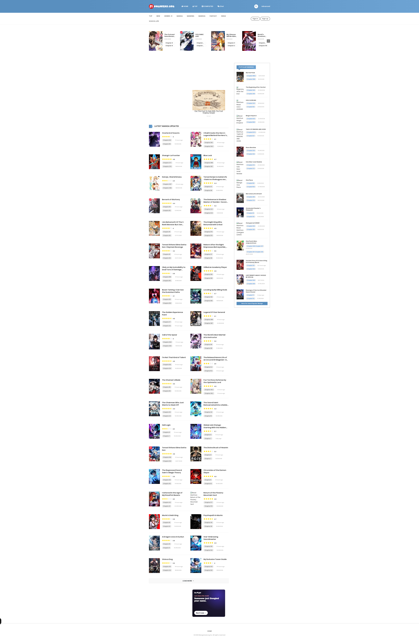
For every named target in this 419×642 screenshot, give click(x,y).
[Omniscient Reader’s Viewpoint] (240, 212)
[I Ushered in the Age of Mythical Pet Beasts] (154, 499)
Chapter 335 (251, 229)
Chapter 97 (208, 186)
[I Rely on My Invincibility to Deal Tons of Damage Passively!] (154, 273)
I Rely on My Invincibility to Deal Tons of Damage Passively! (173, 269)
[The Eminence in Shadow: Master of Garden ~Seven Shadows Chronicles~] (195, 206)
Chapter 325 (251, 154)
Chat (221, 6)
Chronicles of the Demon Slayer (214, 471)
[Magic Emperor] (240, 119)
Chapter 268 (251, 284)
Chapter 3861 (251, 79)
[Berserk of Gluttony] (154, 206)
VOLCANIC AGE (168, 35)
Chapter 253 (167, 346)
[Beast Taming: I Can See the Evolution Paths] (154, 296)
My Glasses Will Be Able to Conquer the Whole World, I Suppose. (200, 35)
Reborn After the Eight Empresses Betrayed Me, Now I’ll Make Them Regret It (216, 247)
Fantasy (213, 16)
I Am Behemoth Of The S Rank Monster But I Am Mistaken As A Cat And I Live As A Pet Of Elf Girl (174, 226)
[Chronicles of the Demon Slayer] (195, 476)
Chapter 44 (167, 570)
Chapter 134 (208, 550)
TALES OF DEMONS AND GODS (256, 129)
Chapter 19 (208, 416)
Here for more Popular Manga (252, 303)
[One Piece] (240, 184)
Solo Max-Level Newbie (254, 162)
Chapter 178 (208, 235)
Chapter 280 (251, 197)
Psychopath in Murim (213, 515)
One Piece (249, 180)
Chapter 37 (263, 41)
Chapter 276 (167, 166)
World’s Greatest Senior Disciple (230, 35)
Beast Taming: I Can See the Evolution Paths (173, 291)
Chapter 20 (208, 412)
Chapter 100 (167, 303)
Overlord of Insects (170, 133)
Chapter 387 (209, 323)
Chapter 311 (250, 213)
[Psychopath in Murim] (195, 521)
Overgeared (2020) (252, 223)
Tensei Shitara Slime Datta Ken (174, 448)
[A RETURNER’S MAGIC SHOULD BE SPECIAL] (240, 279)
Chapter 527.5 (251, 132)
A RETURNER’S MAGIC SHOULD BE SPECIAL (256, 276)
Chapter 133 (208, 570)
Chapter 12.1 (208, 367)
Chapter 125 (167, 364)
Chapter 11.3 (208, 371)
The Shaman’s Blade (171, 380)
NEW (158, 16)
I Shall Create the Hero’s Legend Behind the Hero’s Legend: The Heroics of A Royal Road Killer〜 (215, 137)
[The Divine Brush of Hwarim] (195, 454)
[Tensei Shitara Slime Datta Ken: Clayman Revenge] (154, 251)
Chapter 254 (167, 342)
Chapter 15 (166, 522)
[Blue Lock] (195, 162)
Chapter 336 (251, 226)
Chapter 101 (167, 299)
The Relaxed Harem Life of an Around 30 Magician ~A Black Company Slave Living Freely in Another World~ (215, 361)
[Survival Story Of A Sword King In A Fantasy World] (240, 265)
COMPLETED (208, 6)
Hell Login (166, 425)
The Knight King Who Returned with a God (212, 223)
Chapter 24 (167, 416)
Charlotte (262, 34)
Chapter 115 (166, 387)
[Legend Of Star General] (195, 318)
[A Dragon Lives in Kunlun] (154, 543)
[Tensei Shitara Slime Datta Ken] (154, 454)
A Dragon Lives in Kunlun (173, 537)
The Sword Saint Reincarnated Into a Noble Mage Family (215, 405)
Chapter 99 (208, 344)
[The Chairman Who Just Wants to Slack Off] (154, 409)
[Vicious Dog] (154, 565)
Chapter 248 (251, 94)
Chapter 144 (167, 461)
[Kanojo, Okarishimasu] (154, 183)
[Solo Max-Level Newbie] (240, 168)
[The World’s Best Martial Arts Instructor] (195, 341)
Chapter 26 (167, 326)
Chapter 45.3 (209, 390)
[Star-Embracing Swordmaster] (195, 543)
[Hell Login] (154, 431)
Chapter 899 (251, 122)
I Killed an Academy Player (215, 267)
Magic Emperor (251, 116)
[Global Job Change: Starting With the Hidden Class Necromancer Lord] (195, 431)
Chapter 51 (166, 254)
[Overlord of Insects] (154, 139)
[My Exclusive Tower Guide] (195, 565)
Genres (167, 16)
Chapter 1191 (250, 183)
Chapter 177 (208, 502)
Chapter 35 (167, 483)
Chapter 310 (250, 216)
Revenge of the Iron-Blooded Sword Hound (256, 291)
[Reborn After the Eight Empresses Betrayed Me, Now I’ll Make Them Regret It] (195, 251)
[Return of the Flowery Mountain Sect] (195, 498)
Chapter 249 (251, 90)
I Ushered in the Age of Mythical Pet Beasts (172, 494)
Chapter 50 (167, 258)
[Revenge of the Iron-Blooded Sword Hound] (240, 294)
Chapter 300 (251, 269)
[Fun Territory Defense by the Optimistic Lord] (195, 386)
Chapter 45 (167, 566)
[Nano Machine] (240, 151)
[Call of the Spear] (154, 341)
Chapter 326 (251, 150)
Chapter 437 (167, 184)
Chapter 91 (166, 232)
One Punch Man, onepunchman (251, 242)
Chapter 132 (167, 140)
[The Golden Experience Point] (154, 318)
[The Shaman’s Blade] (154, 386)
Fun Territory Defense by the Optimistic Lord (214, 381)
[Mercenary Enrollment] (240, 198)
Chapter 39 (208, 526)
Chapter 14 (166, 526)
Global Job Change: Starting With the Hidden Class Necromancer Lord (214, 427)
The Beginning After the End (255, 87)
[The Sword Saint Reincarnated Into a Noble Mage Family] (195, 409)
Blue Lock (207, 155)
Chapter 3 (200, 43)
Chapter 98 (208, 348)
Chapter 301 (250, 265)
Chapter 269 (251, 280)
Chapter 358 (209, 163)
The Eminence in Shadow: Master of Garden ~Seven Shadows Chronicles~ (215, 202)
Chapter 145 (167, 457)
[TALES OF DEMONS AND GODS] (240, 135)
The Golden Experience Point (172, 313)
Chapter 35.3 (209, 146)
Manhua (201, 16)
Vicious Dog (167, 559)
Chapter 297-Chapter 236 (255, 252)
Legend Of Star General (214, 312)
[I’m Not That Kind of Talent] (154, 363)
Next (268, 41)
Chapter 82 (167, 210)
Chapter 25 (167, 412)
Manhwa (190, 16)
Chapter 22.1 (209, 209)
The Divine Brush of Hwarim (215, 447)
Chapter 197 (167, 280)
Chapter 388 (209, 319)
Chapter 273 (251, 165)
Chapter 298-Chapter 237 (255, 246)
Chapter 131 (166, 144)
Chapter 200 (251, 103)
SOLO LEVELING (251, 100)
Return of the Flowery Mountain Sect (213, 494)
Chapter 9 (166, 548)
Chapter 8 (166, 432)
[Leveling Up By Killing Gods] (195, 296)
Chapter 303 (169, 43)
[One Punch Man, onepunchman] (240, 245)
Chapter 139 (208, 274)
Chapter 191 (232, 46)
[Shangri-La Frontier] (154, 162)
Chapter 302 (169, 46)
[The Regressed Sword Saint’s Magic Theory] (154, 476)
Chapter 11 (208, 480)
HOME (185, 6)
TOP (195, 6)
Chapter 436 (167, 188)
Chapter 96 (208, 190)
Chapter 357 (209, 166)
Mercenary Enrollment (254, 194)
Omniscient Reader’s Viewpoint (253, 209)
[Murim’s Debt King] (154, 521)
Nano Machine (251, 147)
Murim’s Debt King (170, 515)
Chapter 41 (166, 506)
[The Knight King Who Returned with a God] (195, 228)
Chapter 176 (208, 506)
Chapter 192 (231, 43)
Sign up (265, 19)
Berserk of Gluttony (171, 199)
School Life (154, 21)
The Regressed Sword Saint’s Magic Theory (172, 471)
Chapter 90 (167, 235)
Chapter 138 (208, 278)
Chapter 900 (251, 119)
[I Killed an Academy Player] (195, 273)
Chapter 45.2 (209, 393)
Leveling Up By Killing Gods (215, 290)
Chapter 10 (208, 483)
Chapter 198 (167, 277)
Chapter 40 (208, 522)
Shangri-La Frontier (171, 155)
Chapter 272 (251, 168)
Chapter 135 (208, 546)
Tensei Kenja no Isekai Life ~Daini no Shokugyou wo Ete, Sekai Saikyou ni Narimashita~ (215, 181)
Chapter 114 (167, 391)
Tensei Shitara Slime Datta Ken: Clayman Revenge (174, 245)
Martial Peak (250, 73)
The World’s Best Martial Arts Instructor (214, 336)
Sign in (255, 19)
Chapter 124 (167, 368)
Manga (180, 16)
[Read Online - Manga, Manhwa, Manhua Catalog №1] (161, 6)
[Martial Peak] (240, 77)
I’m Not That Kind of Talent (174, 357)
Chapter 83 (167, 207)
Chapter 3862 (251, 76)
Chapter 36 (263, 44)
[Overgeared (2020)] (240, 229)
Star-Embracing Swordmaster (210, 538)
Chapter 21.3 (209, 213)
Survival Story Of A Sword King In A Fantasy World (256, 261)
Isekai (223, 16)
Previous (150, 41)
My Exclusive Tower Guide (215, 559)
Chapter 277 (167, 163)
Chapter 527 (250, 136)
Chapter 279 (251, 200)
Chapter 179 (208, 232)
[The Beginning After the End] (240, 90)
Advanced (266, 6)
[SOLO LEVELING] (240, 105)
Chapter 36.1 (209, 142)
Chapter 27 (167, 322)
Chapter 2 (200, 46)
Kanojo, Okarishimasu (172, 177)
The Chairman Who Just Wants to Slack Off (173, 403)
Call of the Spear (169, 335)
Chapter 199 (250, 107)
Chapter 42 (167, 502)
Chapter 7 (166, 436)
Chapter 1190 (251, 187)
